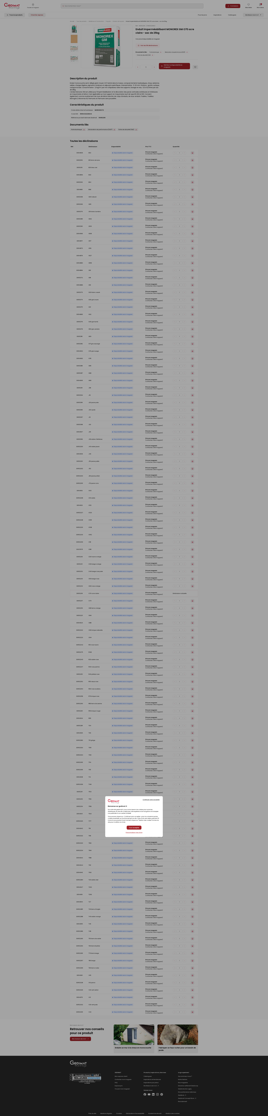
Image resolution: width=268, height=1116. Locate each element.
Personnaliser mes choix (134, 832)
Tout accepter (134, 828)
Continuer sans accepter (151, 800)
